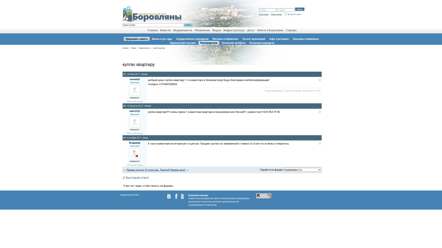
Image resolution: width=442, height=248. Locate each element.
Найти (188, 25)
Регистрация (263, 14)
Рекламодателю (209, 42)
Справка (291, 30)
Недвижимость (182, 30)
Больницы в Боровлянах (306, 38)
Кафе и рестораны (279, 38)
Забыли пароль (276, 14)
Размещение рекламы (198, 195)
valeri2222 (134, 111)
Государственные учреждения (192, 38)
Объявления (202, 30)
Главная (125, 48)
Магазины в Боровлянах (225, 38)
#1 (124, 74)
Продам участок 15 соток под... (143, 170)
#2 (124, 105)
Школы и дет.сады (162, 38)
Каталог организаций (254, 38)
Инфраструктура (234, 30)
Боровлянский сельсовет (183, 42)
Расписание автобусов (233, 42)
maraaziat (135, 79)
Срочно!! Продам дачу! (173, 170)
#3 (124, 137)
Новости (165, 30)
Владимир (134, 142)
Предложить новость (137, 38)
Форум (216, 30)
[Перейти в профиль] (134, 90)
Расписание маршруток (262, 42)
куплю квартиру (159, 48)
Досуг (251, 30)
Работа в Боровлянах (270, 30)
